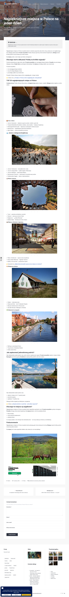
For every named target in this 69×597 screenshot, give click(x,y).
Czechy (6, 560)
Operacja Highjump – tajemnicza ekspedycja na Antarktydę (35, 577)
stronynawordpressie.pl (36, 593)
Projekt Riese (12, 567)
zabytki (14, 575)
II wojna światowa (8, 565)
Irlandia (15, 565)
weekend (43, 480)
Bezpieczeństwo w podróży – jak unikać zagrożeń (25, 404)
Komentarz (9, 507)
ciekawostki (13, 558)
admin (9, 480)
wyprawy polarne (8, 575)
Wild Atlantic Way (8, 572)
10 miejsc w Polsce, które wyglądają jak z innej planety (27, 77)
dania (11, 560)
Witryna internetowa (10, 527)
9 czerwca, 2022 (16, 480)
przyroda (6, 570)
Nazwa (8, 517)
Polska (24, 480)
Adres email (9, 522)
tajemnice (12, 570)
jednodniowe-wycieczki (33, 480)
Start (30, 4)
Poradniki (59, 4)
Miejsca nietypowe (44, 4)
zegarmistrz (7, 577)
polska (39, 480)
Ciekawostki (35, 4)
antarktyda (7, 558)
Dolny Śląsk (7, 563)
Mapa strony (53, 578)
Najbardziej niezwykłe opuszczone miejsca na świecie (28, 264)
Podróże (52, 4)
